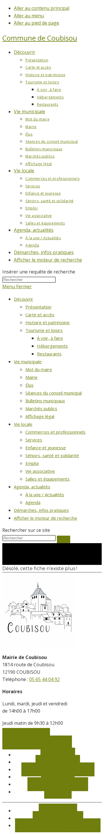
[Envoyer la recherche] (63, 539)
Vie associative (40, 471)
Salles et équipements (47, 479)
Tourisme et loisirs (44, 330)
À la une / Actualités (44, 494)
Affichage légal (39, 416)
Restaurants (49, 354)
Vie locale (23, 424)
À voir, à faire (50, 338)
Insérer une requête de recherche (38, 272)
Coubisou (39, 38)
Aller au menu (29, 15)
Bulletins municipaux (45, 401)
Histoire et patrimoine (47, 322)
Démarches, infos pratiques (41, 510)
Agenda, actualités (32, 487)
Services (33, 440)
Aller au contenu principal (41, 8)
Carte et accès (39, 314)
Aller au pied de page (36, 23)
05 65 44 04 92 (44, 679)
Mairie (31, 377)
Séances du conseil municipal (53, 393)
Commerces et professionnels (55, 432)
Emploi (32, 463)
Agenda (32, 502)
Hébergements (52, 346)
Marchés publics (41, 408)
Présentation (38, 307)
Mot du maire (38, 369)
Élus (29, 385)
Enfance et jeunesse (45, 447)
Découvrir (23, 299)
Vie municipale (28, 361)
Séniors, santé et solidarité (52, 455)
